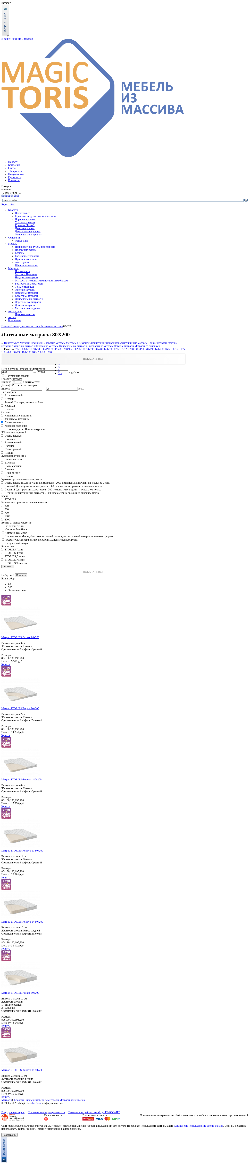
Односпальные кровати (28, 234)
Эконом (9, 409)
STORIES (10, 499)
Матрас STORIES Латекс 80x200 (20, 637)
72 (59, 370)
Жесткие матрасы (25, 289)
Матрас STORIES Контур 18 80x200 (22, 1070)
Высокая (9, 439)
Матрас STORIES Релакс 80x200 (20, 992)
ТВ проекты (15, 171)
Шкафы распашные (26, 265)
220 (6, 505)
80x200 (64, 349)
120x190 (108, 349)
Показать (7, 566)
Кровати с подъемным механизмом (35, 216)
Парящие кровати (25, 219)
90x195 (90, 349)
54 (59, 367)
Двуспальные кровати (27, 231)
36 (59, 364)
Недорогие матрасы (26, 277)
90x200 (99, 349)
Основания (14, 237)
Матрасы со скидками (27, 308)
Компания (14, 164)
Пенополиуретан (14, 429)
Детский (9, 398)
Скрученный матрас (17, 543)
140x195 (149, 349)
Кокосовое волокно (15, 425)
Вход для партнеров (12, 1112)
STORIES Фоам (13, 552)
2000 (7, 519)
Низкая (8, 452)
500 (6, 509)
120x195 (118, 349)
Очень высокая (13, 435)
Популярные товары (17, 375)
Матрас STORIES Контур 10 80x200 (22, 850)
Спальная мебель (34, 1100)
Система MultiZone (16, 529)
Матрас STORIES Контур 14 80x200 (22, 921)
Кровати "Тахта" (25, 225)
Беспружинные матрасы (29, 283)
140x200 (159, 349)
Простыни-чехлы (25, 314)
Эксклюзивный (13, 395)
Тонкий (8, 402)
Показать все (22, 213)
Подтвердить (9, 1135)
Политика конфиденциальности (46, 1112)
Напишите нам (10, 196)
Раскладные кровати (27, 256)
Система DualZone (16, 532)
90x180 (72, 349)
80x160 (28, 349)
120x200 (129, 349)
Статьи (12, 168)
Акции (12, 317)
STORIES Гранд (13, 549)
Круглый (9, 405)
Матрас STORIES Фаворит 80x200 (21, 779)
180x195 (26, 352)
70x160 (19, 349)
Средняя (9, 445)
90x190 (81, 349)
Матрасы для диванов (72, 1100)
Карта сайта (8, 204)
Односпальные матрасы (29, 298)
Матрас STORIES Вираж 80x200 (20, 708)
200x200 (47, 352)
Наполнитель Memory (18, 536)
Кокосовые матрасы (26, 295)
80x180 (37, 349)
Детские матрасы (25, 305)
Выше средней (13, 442)
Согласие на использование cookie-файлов (198, 1125)
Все (60, 373)
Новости (13, 161)
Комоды (19, 252)
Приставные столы (26, 259)
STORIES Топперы (15, 563)
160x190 (169, 349)
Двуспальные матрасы (28, 302)
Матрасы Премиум (26, 274)
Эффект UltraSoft (15, 539)
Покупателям (16, 174)
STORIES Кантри (14, 559)
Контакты (14, 180)
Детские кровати (25, 228)
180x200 (36, 352)
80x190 (46, 349)
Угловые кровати (25, 222)
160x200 (6, 352)
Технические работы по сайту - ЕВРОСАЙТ (94, 1112)
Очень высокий (13, 482)
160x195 (180, 349)
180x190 (16, 352)
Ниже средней (12, 449)
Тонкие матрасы (24, 286)
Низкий (9, 492)
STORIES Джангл (14, 556)
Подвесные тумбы (25, 249)
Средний (9, 489)
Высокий (9, 486)
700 (6, 512)
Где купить (14, 177)
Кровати (13, 209)
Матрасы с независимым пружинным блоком (41, 280)
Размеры (6, 655)
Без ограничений (14, 526)
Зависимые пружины (16, 418)
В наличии (14, 320)
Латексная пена (13, 422)
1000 (7, 516)
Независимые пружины (18, 415)
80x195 (55, 349)
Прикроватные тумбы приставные (35, 246)
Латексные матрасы (26, 292)
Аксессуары (22, 262)
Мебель (12, 243)
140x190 (139, 349)
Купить (5, 664)
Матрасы (13, 268)
